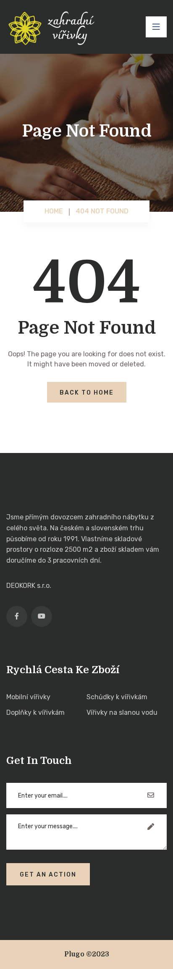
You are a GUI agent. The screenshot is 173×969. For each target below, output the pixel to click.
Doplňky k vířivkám (35, 712)
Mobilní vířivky (28, 697)
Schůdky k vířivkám (116, 697)
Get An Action (48, 874)
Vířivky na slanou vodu (121, 712)
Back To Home (87, 392)
